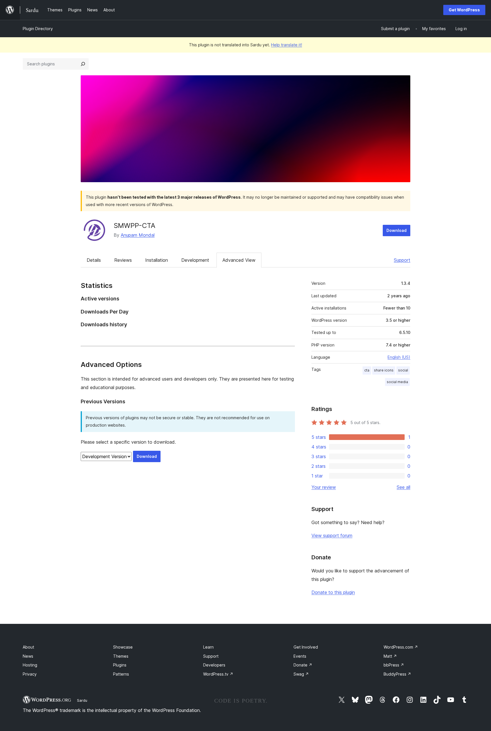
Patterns (121, 674)
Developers (214, 665)
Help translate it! (286, 44)
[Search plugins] (83, 64)
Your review (323, 487)
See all (403, 487)
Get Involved (306, 647)
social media (397, 382)
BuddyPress (397, 674)
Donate (303, 665)
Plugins (119, 665)
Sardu (82, 700)
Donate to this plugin (333, 592)
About (28, 647)
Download (396, 230)
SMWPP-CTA (134, 225)
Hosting (30, 665)
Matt (390, 656)
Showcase (123, 647)
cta (366, 370)
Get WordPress (464, 9)
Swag (301, 674)
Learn (208, 647)
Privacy (30, 674)
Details (94, 260)
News (28, 656)
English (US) (399, 357)
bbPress (394, 665)
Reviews (123, 260)
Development (195, 260)
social (403, 370)
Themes (120, 656)
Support (402, 260)
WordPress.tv (218, 674)
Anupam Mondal (138, 235)
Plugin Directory (38, 28)
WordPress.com (401, 647)
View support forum (331, 535)
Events (300, 656)
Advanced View (238, 260)
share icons (384, 370)
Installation (156, 260)
